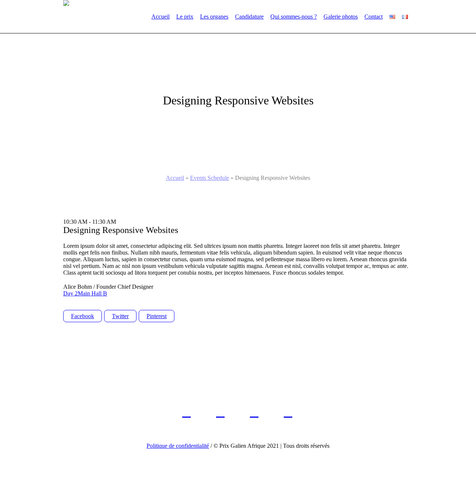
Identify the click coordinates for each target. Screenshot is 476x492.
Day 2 (70, 293)
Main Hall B (92, 293)
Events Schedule (209, 178)
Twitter (120, 316)
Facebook (82, 316)
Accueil (175, 178)
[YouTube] (288, 412)
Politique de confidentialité (178, 446)
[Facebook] (186, 412)
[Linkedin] (254, 412)
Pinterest (157, 316)
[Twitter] (220, 412)
